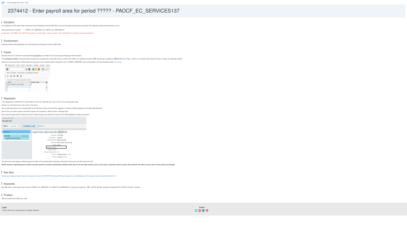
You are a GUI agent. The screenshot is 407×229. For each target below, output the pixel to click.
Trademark (36, 210)
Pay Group (117, 62)
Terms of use (11, 210)
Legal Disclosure (20, 210)
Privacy (4, 210)
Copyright (29, 210)
